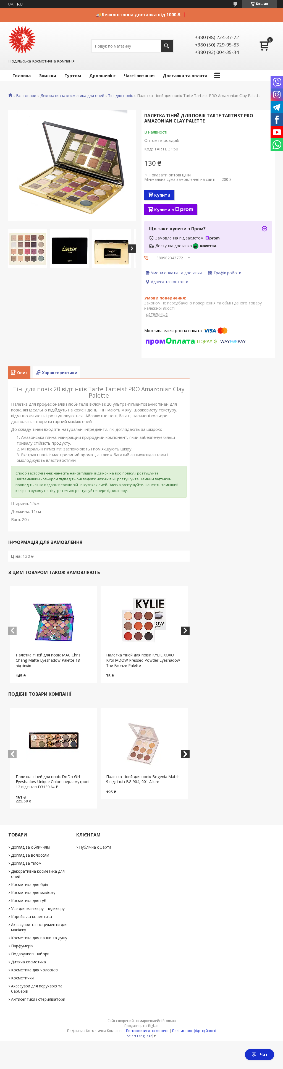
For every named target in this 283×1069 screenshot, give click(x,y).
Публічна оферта (95, 847)
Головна (21, 75)
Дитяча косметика (28, 961)
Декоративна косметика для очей (72, 95)
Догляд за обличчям (30, 847)
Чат (264, 1054)
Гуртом (72, 75)
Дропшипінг (102, 75)
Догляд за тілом (26, 863)
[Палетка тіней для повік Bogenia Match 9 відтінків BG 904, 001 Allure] (144, 741)
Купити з (164, 209)
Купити (162, 195)
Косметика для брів (29, 884)
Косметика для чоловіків (34, 969)
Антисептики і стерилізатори (38, 999)
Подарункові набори (30, 953)
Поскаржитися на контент (147, 1030)
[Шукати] (167, 46)
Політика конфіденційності (194, 1030)
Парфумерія (22, 945)
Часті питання (139, 75)
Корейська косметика (31, 916)
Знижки (47, 75)
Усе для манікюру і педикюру (38, 908)
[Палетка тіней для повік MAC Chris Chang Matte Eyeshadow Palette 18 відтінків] (53, 619)
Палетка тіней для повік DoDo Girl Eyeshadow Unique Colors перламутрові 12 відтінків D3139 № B (52, 782)
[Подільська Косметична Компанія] (22, 40)
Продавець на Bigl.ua (141, 1025)
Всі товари (26, 95)
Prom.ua (169, 1020)
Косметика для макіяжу (33, 892)
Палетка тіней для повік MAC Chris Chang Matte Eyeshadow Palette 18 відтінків (48, 660)
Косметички (22, 978)
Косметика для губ (28, 900)
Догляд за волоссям (30, 855)
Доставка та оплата (185, 75)
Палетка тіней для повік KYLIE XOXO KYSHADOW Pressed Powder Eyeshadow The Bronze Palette (143, 660)
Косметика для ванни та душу (39, 937)
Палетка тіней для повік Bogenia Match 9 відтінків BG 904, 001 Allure (143, 779)
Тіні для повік (120, 95)
